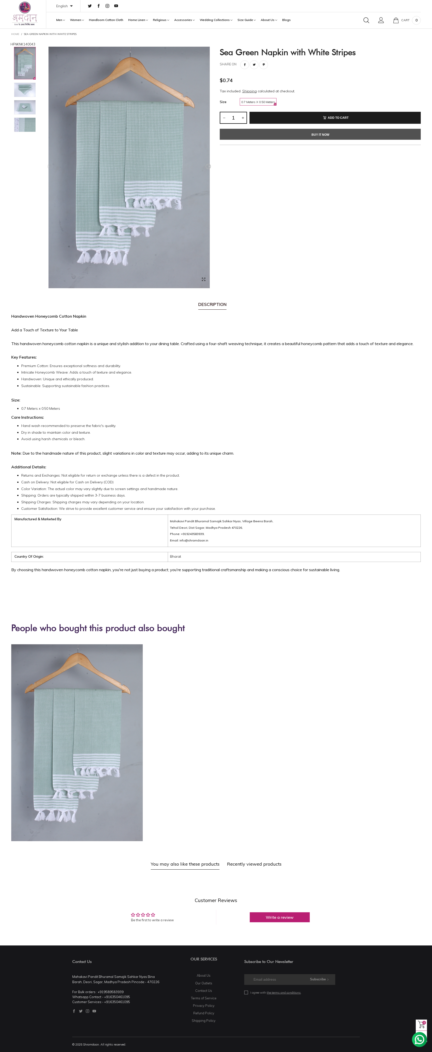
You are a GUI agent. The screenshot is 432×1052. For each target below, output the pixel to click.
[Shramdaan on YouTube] (94, 1011)
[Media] (203, 279)
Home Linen (137, 19)
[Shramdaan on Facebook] (74, 1011)
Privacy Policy (203, 1006)
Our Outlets (203, 983)
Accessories (183, 19)
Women (76, 19)
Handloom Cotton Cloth (106, 19)
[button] (50, 166)
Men (59, 19)
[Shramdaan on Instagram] (87, 1011)
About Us (268, 19)
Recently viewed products (254, 864)
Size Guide (246, 19)
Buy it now (320, 134)
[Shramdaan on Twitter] (81, 1011)
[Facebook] (98, 6)
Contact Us (203, 991)
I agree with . (276, 992)
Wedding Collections (215, 19)
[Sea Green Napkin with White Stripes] (129, 167)
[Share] (244, 64)
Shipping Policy (204, 1021)
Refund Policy (203, 1013)
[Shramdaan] (24, 13)
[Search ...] (366, 20)
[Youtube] (116, 6)
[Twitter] (90, 6)
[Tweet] (254, 64)
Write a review (280, 917)
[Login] (381, 20)
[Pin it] (263, 64)
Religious (160, 19)
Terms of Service (203, 998)
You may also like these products (185, 864)
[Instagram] (107, 6)
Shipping (249, 91)
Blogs (286, 19)
